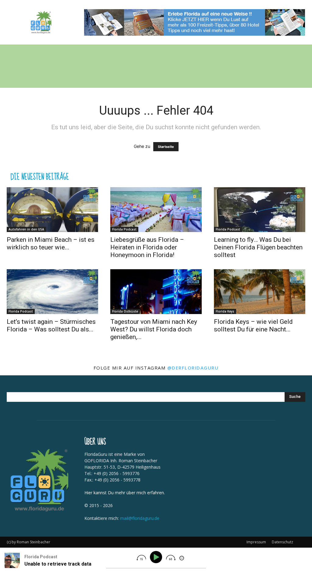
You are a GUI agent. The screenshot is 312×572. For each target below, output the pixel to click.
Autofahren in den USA (26, 229)
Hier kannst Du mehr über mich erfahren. (124, 492)
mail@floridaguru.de (139, 518)
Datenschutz (282, 542)
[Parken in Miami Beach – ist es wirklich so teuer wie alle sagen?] (52, 209)
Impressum (256, 542)
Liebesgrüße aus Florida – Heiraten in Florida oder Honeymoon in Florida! (147, 247)
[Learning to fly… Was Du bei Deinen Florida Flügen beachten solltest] (259, 209)
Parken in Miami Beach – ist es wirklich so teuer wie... (50, 243)
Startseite (166, 147)
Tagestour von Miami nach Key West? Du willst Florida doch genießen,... (153, 329)
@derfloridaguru (193, 368)
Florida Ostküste (125, 311)
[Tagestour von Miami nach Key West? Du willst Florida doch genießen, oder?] (156, 291)
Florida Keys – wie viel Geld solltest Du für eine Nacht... (253, 325)
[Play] (157, 557)
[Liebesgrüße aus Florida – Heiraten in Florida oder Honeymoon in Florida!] (156, 209)
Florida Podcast (124, 229)
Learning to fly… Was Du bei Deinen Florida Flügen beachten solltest (258, 247)
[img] (141, 557)
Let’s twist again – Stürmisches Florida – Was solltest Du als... (51, 325)
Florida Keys (225, 311)
